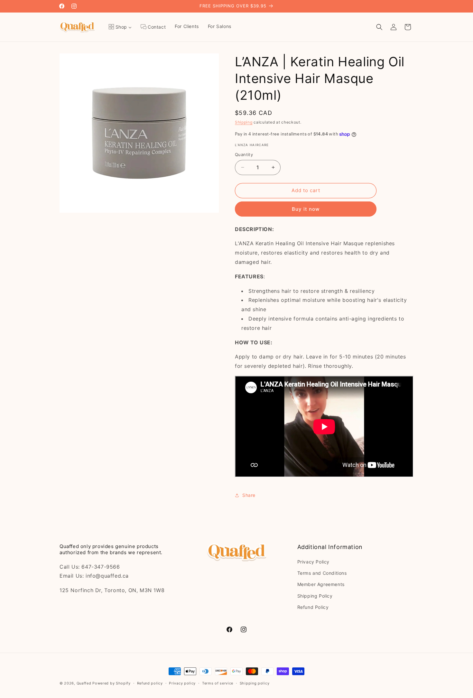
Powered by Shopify (111, 683)
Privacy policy (182, 683)
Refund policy (150, 683)
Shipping (244, 122)
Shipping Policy (315, 596)
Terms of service (217, 683)
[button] (379, 27)
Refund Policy (313, 607)
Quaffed (84, 683)
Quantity (244, 154)
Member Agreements (321, 584)
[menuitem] (120, 27)
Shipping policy (255, 683)
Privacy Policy (313, 561)
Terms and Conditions (322, 573)
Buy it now (306, 209)
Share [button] (248, 495)
